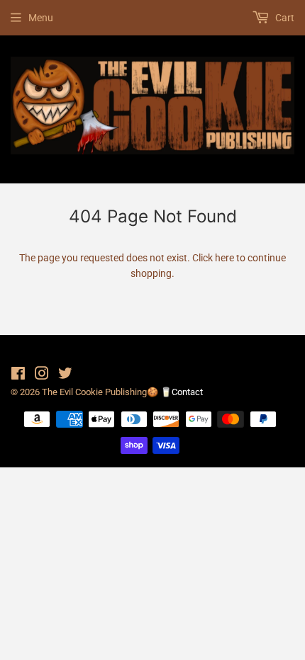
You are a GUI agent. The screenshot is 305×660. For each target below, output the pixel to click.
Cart (283, 17)
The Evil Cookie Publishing (94, 392)
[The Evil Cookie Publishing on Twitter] (65, 375)
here (224, 257)
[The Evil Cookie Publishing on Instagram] (42, 375)
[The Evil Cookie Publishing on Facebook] (18, 375)
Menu (40, 17)
